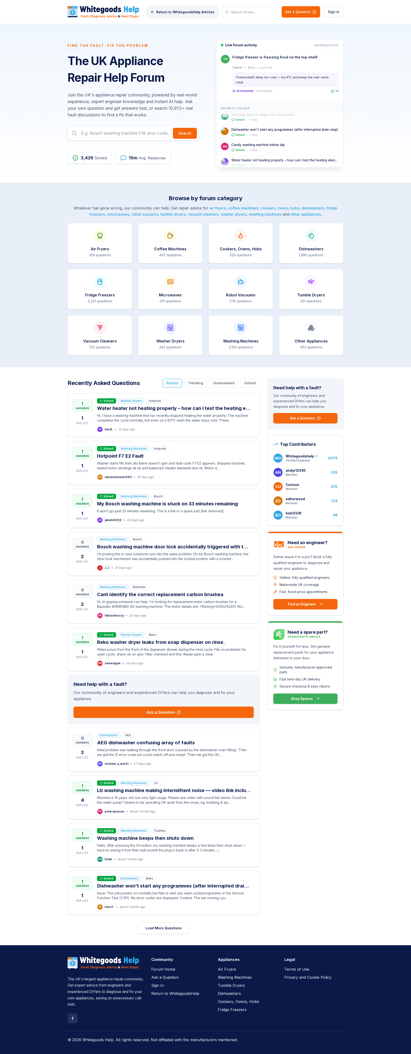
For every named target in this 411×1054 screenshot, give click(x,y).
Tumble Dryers (231, 985)
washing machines (265, 214)
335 (334, 472)
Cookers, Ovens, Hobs (238, 1001)
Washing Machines (235, 977)
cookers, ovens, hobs (279, 208)
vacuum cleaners (203, 214)
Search (185, 133)
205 (334, 486)
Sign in (333, 12)
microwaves (118, 214)
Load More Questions (164, 928)
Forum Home (163, 969)
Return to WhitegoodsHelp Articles (185, 12)
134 (334, 501)
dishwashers (313, 208)
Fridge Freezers (232, 1009)
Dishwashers (229, 993)
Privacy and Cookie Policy (308, 977)
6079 (333, 458)
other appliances (306, 214)
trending (195, 383)
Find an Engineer (302, 604)
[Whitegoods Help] (103, 966)
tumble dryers (173, 214)
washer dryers (233, 214)
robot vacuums (145, 214)
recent (172, 383)
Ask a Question (298, 12)
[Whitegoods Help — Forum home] (103, 12)
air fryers (218, 208)
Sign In (157, 985)
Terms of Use (296, 969)
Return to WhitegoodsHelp (175, 993)
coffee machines (243, 208)
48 (335, 515)
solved (250, 383)
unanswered (223, 383)
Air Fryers (227, 969)
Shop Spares (302, 699)
